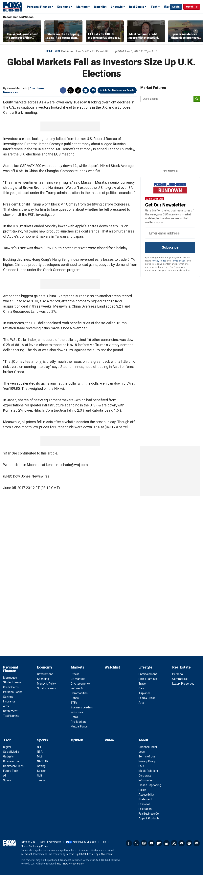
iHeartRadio (196, 843)
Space (7, 780)
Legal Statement (104, 854)
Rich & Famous (148, 678)
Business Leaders (82, 707)
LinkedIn (166, 843)
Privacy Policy (158, 261)
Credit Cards (11, 687)
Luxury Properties (183, 683)
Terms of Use (178, 261)
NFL (39, 747)
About (143, 740)
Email (93, 90)
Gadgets (8, 756)
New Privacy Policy (50, 841)
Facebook (63, 90)
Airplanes (144, 693)
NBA (40, 751)
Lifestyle (117, 6)
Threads (78, 90)
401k (6, 706)
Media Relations (149, 770)
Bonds (75, 697)
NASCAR (42, 761)
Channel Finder (148, 747)
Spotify (189, 843)
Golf (39, 775)
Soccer (41, 770)
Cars (141, 688)
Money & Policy (46, 683)
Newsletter (181, 843)
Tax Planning (11, 715)
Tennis (41, 780)
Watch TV (192, 6)
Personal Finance (39, 6)
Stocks (75, 674)
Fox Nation (145, 808)
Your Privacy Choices (84, 841)
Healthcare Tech (13, 766)
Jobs (142, 751)
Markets (82, 6)
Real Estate (136, 6)
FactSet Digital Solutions (79, 854)
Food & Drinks (147, 697)
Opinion (77, 740)
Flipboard (159, 843)
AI (4, 775)
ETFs (74, 702)
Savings (8, 696)
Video (109, 740)
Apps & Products (149, 818)
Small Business (46, 688)
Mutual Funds (79, 726)
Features (52, 51)
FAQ (141, 766)
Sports (42, 740)
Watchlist (100, 6)
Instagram (144, 843)
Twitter (70, 90)
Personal (177, 674)
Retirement (10, 711)
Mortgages (10, 677)
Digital (7, 747)
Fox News (144, 804)
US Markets (78, 678)
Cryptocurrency (80, 683)
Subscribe (170, 247)
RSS (174, 843)
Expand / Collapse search (166, 7)
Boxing (41, 766)
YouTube (151, 843)
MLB (40, 756)
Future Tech (10, 770)
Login (176, 6)
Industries (77, 712)
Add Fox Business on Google (118, 90)
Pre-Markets (78, 721)
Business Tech (12, 761)
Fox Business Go (149, 813)
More (167, 6)
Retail (74, 717)
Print (85, 90)
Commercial (180, 678)
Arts (141, 702)
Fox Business (12, 7)
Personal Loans (12, 692)
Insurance (9, 701)
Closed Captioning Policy (34, 846)
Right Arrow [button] (195, 31)
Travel (142, 683)
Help (103, 841)
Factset (28, 854)
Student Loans (12, 682)
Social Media (11, 751)
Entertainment (148, 674)
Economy (63, 6)
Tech (154, 6)
